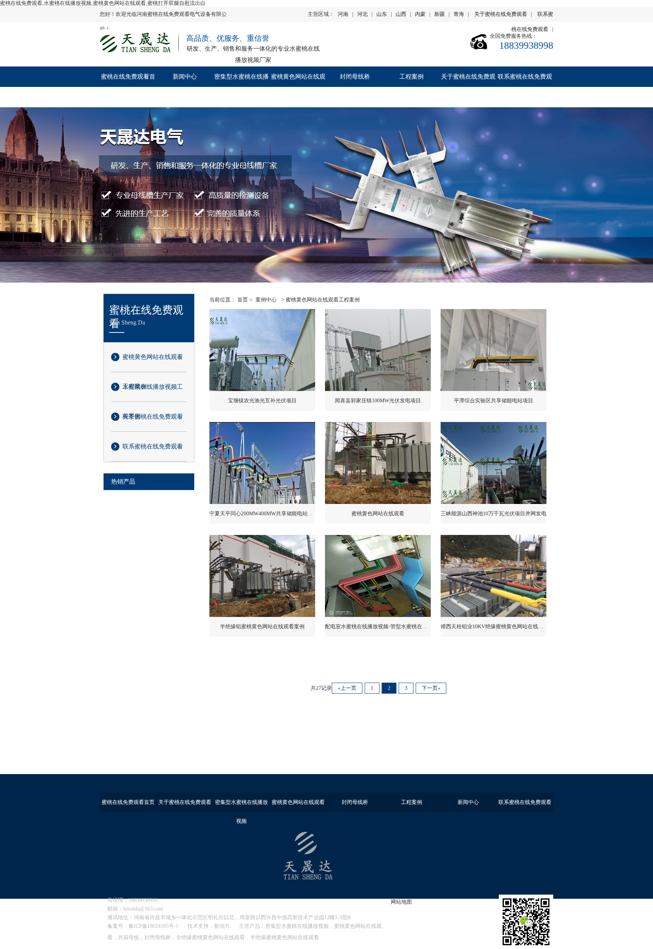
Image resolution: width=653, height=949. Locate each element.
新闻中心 (185, 76)
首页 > (244, 300)
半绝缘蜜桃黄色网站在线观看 (284, 937)
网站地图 (401, 902)
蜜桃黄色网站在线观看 (298, 86)
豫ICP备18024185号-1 (153, 926)
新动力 (222, 926)
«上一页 (347, 688)
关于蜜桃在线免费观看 (500, 14)
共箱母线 (128, 937)
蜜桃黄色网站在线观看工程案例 (152, 363)
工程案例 (411, 76)
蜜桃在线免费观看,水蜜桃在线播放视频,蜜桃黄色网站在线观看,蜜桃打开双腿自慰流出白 (103, 3)
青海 (458, 14)
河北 (362, 14)
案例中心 (266, 300)
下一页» (431, 688)
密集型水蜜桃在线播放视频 (241, 86)
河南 (343, 14)
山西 (401, 14)
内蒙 (420, 14)
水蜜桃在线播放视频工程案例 (152, 392)
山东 (381, 14)
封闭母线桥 (355, 76)
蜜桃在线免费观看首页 (128, 86)
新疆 (439, 14)
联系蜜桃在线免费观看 (525, 86)
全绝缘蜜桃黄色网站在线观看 (210, 937)
